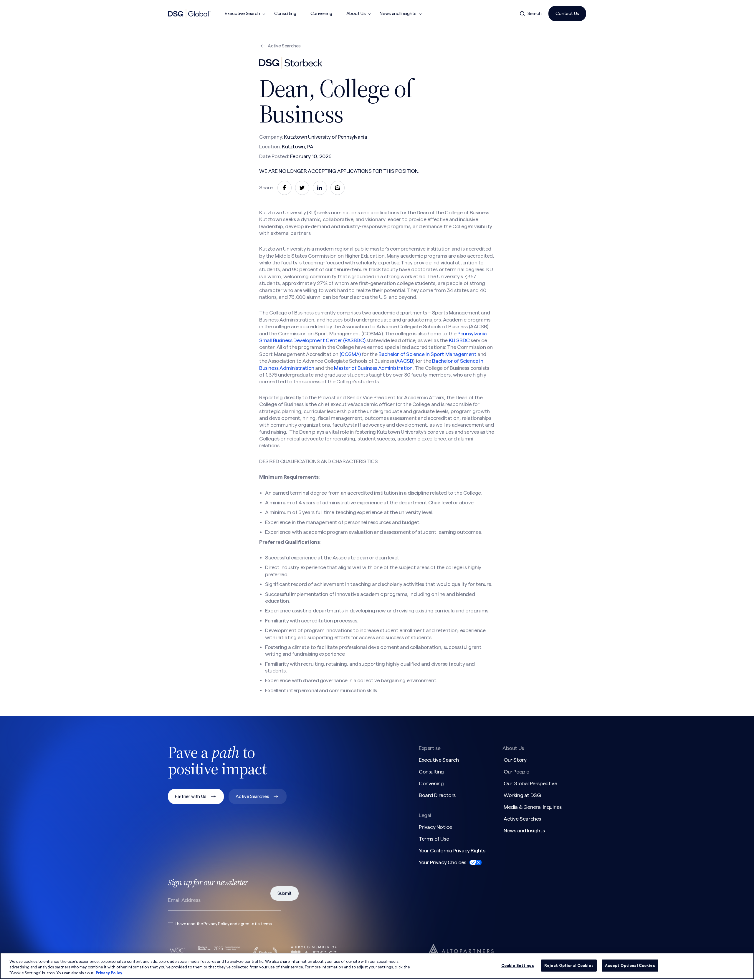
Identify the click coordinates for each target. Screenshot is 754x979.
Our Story (515, 760)
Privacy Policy (216, 924)
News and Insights (398, 13)
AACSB (404, 361)
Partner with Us (190, 796)
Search (535, 13)
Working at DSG (522, 795)
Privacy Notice (435, 827)
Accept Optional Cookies (630, 965)
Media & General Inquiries (533, 807)
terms (266, 924)
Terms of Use (434, 838)
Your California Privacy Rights (452, 850)
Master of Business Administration (373, 368)
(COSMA (350, 354)
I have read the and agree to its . (224, 924)
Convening (321, 13)
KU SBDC (460, 340)
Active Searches (284, 46)
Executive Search (242, 13)
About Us (356, 13)
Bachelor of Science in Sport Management (427, 354)
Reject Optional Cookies (568, 965)
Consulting (285, 13)
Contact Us (567, 13)
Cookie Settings (517, 965)
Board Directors (437, 795)
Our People (516, 771)
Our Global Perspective (530, 783)
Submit (284, 893)
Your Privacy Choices (442, 862)
